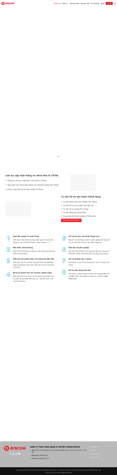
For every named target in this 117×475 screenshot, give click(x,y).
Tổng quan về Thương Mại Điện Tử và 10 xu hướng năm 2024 (104, 421)
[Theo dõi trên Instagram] (13, 454)
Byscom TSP (85, 3)
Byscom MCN (74, 3)
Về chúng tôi (95, 3)
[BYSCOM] (7, 3)
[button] (115, 3)
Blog (102, 3)
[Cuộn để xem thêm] (58, 51)
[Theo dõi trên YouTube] (19, 454)
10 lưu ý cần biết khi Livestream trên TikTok (58, 421)
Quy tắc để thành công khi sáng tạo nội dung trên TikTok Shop (81, 421)
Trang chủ (57, 3)
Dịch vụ (64, 3)
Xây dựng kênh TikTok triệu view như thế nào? (35, 421)
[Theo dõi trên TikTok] (16, 454)
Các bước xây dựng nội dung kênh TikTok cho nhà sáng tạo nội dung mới (13, 410)
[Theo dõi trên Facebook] (10, 454)
